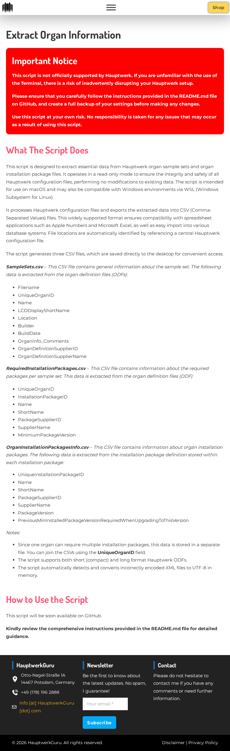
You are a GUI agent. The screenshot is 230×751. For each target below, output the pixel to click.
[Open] (111, 7)
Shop (219, 7)
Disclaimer (173, 742)
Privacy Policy (203, 742)
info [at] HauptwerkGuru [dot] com (46, 707)
